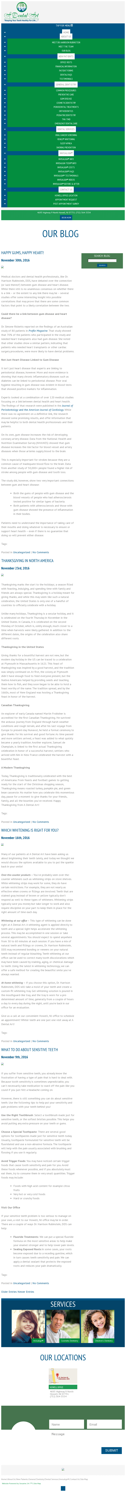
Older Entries (9, 1291)
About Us (11, 1479)
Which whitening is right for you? (30, 830)
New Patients (22, 1479)
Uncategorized (21, 552)
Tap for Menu (63, 25)
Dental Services (51, 1479)
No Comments (40, 552)
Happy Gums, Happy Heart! (22, 252)
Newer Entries (26, 1291)
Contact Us (74, 1479)
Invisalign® (64, 1479)
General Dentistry (36, 1479)
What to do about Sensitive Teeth (29, 1049)
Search (102, 265)
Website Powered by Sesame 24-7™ (17, 1484)
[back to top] (63, 1488)
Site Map (84, 1479)
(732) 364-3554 (83, 212)
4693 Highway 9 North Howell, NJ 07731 (56, 212)
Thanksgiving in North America (27, 560)
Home (3, 1479)
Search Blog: (102, 255)
